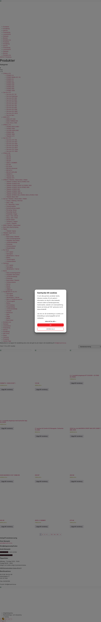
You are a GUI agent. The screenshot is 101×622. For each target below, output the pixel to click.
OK (50, 325)
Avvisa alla (50, 329)
